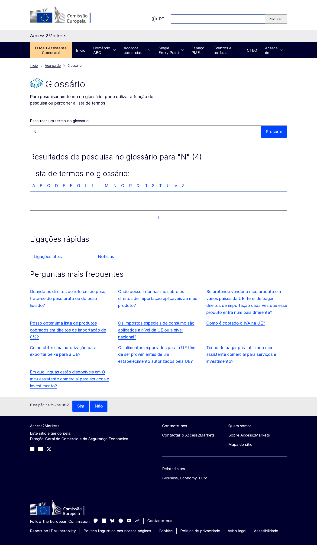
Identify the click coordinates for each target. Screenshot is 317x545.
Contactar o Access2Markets (188, 435)
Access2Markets (44, 426)
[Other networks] (137, 520)
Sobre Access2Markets (249, 435)
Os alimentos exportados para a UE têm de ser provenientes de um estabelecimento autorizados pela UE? (156, 354)
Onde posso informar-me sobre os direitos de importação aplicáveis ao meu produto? (157, 298)
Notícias (106, 256)
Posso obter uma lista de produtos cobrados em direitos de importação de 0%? (68, 330)
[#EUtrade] (49, 449)
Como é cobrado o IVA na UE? (235, 323)
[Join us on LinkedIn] (32, 449)
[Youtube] (129, 520)
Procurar (274, 131)
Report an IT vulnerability (53, 531)
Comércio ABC (101, 50)
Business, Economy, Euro (184, 478)
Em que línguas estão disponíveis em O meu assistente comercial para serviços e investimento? (69, 379)
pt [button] (162, 18)
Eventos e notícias (222, 50)
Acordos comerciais (133, 50)
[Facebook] (120, 520)
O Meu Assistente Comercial (51, 50)
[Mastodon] (95, 520)
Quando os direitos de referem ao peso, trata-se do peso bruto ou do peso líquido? (68, 298)
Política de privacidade (200, 531)
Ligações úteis (48, 256)
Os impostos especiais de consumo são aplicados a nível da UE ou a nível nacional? (156, 330)
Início (80, 50)
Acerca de (271, 50)
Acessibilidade (266, 531)
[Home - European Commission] (63, 509)
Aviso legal (237, 531)
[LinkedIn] (104, 520)
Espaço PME (197, 50)
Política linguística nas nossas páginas (117, 531)
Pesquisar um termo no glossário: (60, 120)
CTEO (252, 50)
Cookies (166, 531)
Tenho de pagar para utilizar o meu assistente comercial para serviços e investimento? (241, 354)
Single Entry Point (168, 50)
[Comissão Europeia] (67, 15)
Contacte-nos (159, 520)
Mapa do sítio (240, 444)
